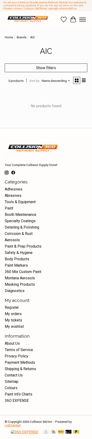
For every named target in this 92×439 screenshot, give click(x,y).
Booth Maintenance (20, 214)
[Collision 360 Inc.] (28, 19)
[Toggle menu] (82, 19)
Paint (9, 208)
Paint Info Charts (18, 394)
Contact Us (14, 375)
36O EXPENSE (17, 400)
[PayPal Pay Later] (76, 432)
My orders (13, 314)
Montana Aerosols (20, 278)
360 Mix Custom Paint (23, 271)
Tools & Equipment (20, 202)
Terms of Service (19, 350)
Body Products (17, 259)
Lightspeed (13, 425)
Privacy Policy (16, 356)
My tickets (13, 320)
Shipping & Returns (20, 369)
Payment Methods (20, 362)
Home (9, 37)
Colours (11, 388)
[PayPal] (61, 432)
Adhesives (13, 189)
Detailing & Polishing (22, 227)
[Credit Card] (53, 432)
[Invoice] (46, 432)
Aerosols (12, 240)
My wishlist (14, 326)
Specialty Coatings (20, 221)
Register (12, 307)
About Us (12, 343)
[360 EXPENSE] (24, 432)
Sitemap (11, 381)
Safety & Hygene (19, 252)
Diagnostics (15, 291)
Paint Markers (16, 265)
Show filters (46, 68)
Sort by (34, 81)
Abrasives (13, 195)
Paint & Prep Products (23, 246)
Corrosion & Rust (19, 233)
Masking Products (20, 284)
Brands (21, 37)
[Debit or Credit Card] (69, 432)
